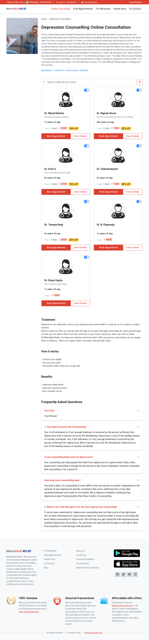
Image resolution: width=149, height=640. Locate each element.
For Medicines (103, 8)
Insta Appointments (83, 8)
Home (44, 19)
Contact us (81, 555)
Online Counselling (60, 8)
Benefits (84, 70)
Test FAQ (49, 410)
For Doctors (135, 8)
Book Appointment (56, 136)
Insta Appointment (52, 555)
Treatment (59, 70)
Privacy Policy (82, 563)
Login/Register (135, 2)
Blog (46, 567)
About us (80, 551)
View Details (80, 136)
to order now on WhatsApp (29, 2)
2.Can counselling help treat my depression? (68, 457)
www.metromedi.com (93, 633)
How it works (72, 70)
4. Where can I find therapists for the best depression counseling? (80, 507)
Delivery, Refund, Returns (87, 567)
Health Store (119, 8)
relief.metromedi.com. (29, 612)
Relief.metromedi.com (122, 605)
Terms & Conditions (85, 559)
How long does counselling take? (62, 480)
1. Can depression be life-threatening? (65, 427)
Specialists (46, 70)
